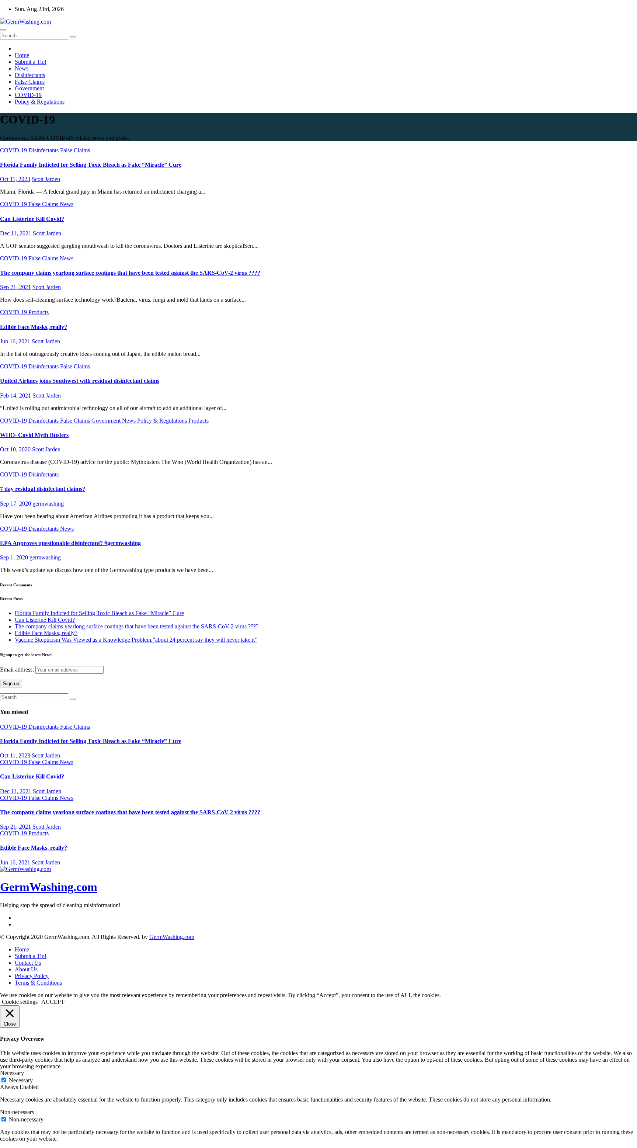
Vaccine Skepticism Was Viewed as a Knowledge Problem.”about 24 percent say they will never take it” (136, 640)
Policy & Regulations (40, 101)
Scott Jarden (46, 179)
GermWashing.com (48, 887)
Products (38, 312)
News (21, 68)
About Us (26, 969)
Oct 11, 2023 (15, 179)
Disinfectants (30, 75)
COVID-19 (28, 95)
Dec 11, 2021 (15, 233)
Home (22, 55)
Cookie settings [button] (20, 1002)
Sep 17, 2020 (15, 503)
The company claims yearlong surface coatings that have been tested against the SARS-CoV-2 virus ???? (130, 273)
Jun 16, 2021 (15, 341)
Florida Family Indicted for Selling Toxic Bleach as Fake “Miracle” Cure (90, 165)
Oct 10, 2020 (15, 449)
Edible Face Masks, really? (33, 327)
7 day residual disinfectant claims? (42, 489)
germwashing (48, 503)
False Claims (30, 82)
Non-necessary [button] (17, 1112)
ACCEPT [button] (53, 1002)
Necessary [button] (12, 1073)
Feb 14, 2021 (15, 395)
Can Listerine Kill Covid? (32, 219)
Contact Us (28, 963)
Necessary (21, 1080)
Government (29, 88)
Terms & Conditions (38, 982)
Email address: (17, 669)
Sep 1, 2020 (14, 557)
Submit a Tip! (30, 62)
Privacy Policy (32, 976)
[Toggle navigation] (3, 30)
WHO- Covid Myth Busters (34, 435)
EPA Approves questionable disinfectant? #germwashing (70, 543)
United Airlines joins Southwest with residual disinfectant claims (79, 381)
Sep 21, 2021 (15, 287)
